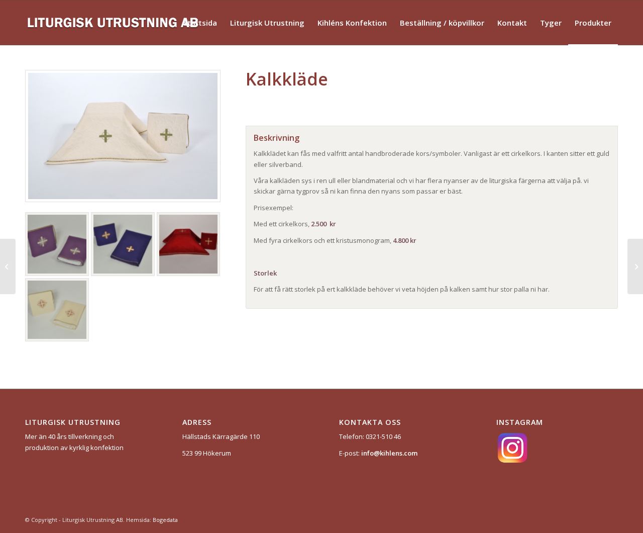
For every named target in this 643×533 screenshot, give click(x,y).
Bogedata (165, 519)
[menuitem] (200, 23)
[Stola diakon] (8, 266)
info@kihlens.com (389, 453)
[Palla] (635, 266)
